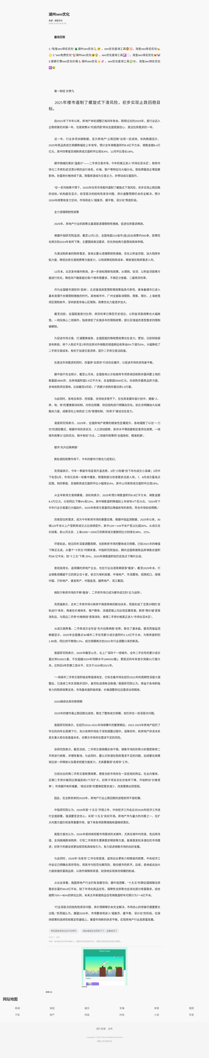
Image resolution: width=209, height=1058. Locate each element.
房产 (52, 1015)
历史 (191, 1015)
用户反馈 (101, 1029)
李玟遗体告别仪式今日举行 (64, 931)
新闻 (17, 1008)
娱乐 (87, 1008)
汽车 (17, 1015)
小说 (156, 1015)
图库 (191, 1008)
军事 (121, 1008)
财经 (52, 1008)
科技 (87, 1015)
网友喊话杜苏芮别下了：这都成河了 (100, 931)
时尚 (121, 1015)
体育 (156, 1008)
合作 (110, 1029)
